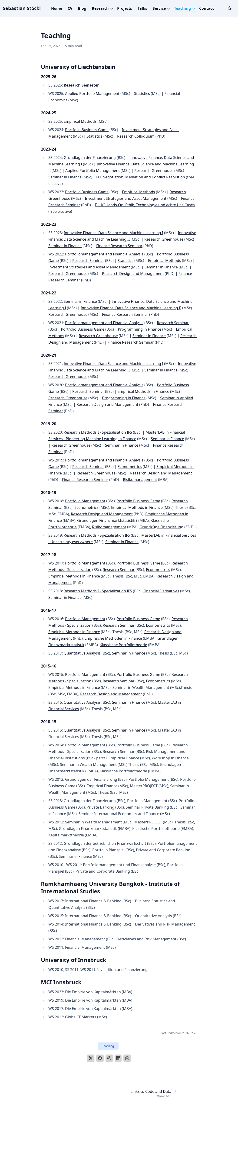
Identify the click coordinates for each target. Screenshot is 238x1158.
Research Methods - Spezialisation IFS (97, 535)
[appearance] (229, 8)
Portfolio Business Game (87, 129)
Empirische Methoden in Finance (113, 638)
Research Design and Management (133, 273)
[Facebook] (100, 1058)
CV (70, 8)
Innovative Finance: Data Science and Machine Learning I (113, 232)
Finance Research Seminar (119, 245)
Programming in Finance (139, 329)
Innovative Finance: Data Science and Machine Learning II (131, 307)
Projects (124, 8)
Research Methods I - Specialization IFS (98, 591)
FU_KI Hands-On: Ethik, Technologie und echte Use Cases (145, 204)
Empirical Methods (80, 121)
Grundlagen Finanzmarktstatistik (106, 520)
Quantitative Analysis (82, 653)
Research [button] (101, 8)
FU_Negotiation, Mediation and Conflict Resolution (140, 177)
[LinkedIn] (118, 1058)
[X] (90, 1058)
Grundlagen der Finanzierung (90, 157)
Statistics (142, 93)
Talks (142, 8)
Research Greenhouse (153, 170)
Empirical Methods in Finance (143, 391)
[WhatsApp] (127, 1058)
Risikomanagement (140, 479)
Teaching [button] (183, 8)
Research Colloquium (136, 136)
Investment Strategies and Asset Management (125, 198)
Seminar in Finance (65, 177)
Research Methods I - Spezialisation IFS (98, 432)
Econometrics (130, 466)
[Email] (109, 1058)
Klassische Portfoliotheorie (123, 644)
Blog (82, 8)
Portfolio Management (85, 500)
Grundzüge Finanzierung (161, 526)
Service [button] (160, 8)
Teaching (108, 1046)
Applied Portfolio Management (92, 93)
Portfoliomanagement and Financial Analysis (104, 254)
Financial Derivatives (161, 591)
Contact (206, 8)
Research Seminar (88, 260)
